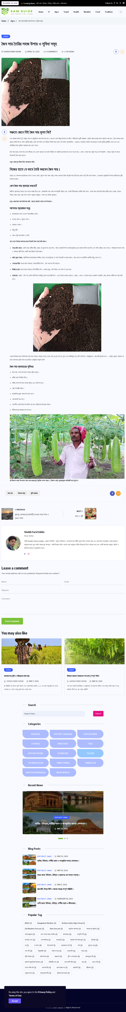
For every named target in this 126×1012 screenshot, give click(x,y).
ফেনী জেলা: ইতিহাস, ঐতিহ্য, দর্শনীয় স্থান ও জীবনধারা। (51, 3)
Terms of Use (15, 995)
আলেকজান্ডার (30, 934)
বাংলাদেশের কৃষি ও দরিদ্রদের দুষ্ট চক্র (16, 675)
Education (90, 734)
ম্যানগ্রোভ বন (62, 967)
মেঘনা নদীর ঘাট (30, 967)
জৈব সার (10, 493)
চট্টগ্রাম (94, 940)
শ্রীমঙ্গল (89, 967)
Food (98, 12)
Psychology (35, 753)
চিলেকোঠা (51, 945)
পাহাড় (84, 951)
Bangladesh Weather (46, 923)
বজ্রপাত (58, 956)
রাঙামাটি (76, 967)
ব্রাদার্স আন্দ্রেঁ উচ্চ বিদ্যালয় (34, 962)
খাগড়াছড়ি (60, 940)
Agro (57, 12)
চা (27, 945)
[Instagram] (29, 554)
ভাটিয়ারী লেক (54, 962)
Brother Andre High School (73, 923)
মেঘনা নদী (96, 962)
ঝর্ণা (80, 945)
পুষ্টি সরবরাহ (34, 493)
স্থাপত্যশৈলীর (45, 973)
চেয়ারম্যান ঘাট (66, 945)
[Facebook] (25, 554)
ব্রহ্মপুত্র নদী (90, 956)
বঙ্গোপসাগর (44, 956)
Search (98, 713)
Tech (90, 753)
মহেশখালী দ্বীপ (70, 962)
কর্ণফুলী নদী (82, 934)
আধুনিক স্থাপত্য (74, 928)
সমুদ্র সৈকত (29, 973)
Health (76, 12)
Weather (87, 12)
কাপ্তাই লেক (30, 940)
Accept (15, 1001)
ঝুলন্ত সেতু (92, 945)
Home (41, 12)
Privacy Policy (45, 992)
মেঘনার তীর (46, 967)
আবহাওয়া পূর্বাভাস (92, 928)
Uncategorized (36, 772)
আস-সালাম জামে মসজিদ (49, 934)
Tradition (109, 12)
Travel (66, 12)
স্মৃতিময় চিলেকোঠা (63, 973)
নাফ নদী (28, 951)
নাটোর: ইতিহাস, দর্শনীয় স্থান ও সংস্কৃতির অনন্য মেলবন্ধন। (61, 823)
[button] (60, 838)
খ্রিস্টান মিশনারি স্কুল (77, 940)
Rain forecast (56, 928)
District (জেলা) (63, 734)
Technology (35, 763)
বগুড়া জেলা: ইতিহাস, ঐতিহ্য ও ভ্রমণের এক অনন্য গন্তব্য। (58, 874)
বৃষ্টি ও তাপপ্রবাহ (74, 956)
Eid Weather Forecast (34, 928)
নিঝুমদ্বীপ (42, 951)
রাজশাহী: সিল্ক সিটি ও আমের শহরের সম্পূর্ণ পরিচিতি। (55, 888)
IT (49, 12)
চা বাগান (37, 945)
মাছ (84, 962)
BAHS (28, 923)
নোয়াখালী (71, 951)
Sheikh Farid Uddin (15, 681)
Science (63, 753)
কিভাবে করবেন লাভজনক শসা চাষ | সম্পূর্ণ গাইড (83, 675)
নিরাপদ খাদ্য (21, 493)
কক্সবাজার (67, 934)
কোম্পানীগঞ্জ (45, 940)
